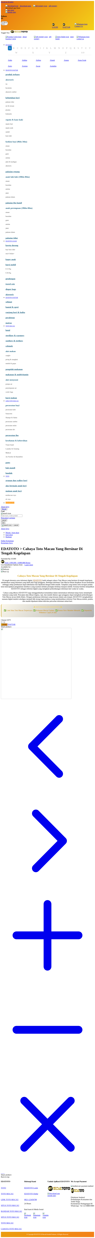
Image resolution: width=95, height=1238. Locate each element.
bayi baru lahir (10, 250)
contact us (80, 39)
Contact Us (79, 26)
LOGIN (55, 27)
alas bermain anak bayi (16, 486)
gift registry (52, 6)
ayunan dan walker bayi (16, 480)
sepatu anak (9, 128)
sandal (8, 132)
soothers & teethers (14, 341)
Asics (10, 66)
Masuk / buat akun (12, 533)
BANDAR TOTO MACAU (11, 1211)
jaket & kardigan (11, 162)
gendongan (10, 279)
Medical (8, 453)
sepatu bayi (9, 124)
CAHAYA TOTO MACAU (11, 1229)
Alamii (52, 60)
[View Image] (1, 1173)
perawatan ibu (12, 435)
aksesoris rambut (11, 92)
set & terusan (10, 106)
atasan (8, 146)
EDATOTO (37, 580)
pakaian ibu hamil (14, 203)
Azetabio (53, 66)
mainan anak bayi (14, 491)
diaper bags (11, 289)
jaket (7, 193)
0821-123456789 (30, 1200)
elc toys (8, 499)
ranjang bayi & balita (15, 312)
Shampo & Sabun (11, 418)
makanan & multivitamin (17, 374)
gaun (7, 154)
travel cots (10, 284)
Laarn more (29, 565)
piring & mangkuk (12, 359)
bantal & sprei (12, 307)
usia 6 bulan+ (10, 253)
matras (9, 323)
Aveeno (25, 66)
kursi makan (11, 398)
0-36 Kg (8, 273)
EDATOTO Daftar (31, 1194)
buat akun (9, 535)
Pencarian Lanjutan (8, 518)
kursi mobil (11, 264)
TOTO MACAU (7, 1194)
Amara (66, 60)
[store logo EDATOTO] (19, 33)
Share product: (6, 627)
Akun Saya (5, 507)
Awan (38, 66)
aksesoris (8, 166)
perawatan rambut (11, 421)
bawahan (8, 150)
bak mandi (10, 468)
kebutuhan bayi (13, 98)
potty (8, 462)
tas (6, 84)
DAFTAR (66, 27)
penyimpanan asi (11, 388)
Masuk (4, 509)
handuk (9, 473)
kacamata (9, 88)
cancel (4, 520)
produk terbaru (13, 74)
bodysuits (9, 114)
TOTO (3, 1188)
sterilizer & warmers (15, 335)
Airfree (38, 60)
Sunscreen (9, 414)
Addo (10, 60)
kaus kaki (9, 136)
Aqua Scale (82, 60)
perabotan (10, 317)
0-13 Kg (8, 269)
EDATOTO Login (31, 1188)
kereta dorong (12, 245)
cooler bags (9, 392)
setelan (8, 158)
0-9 (82, 52)
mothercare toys (11, 495)
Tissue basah (10, 445)
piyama (8, 110)
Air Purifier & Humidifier (14, 457)
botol (8, 330)
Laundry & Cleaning (12, 449)
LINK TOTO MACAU (10, 1200)
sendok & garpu (11, 363)
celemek (9, 346)
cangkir (8, 355)
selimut (9, 302)
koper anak (11, 259)
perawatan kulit (11, 410)
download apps (25, 6)
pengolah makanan (14, 369)
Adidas (24, 60)
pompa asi (9, 384)
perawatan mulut (11, 425)
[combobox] (11, 515)
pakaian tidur (10, 102)
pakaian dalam (10, 197)
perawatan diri (10, 429)
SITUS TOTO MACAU (10, 1205)
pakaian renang (13, 171)
